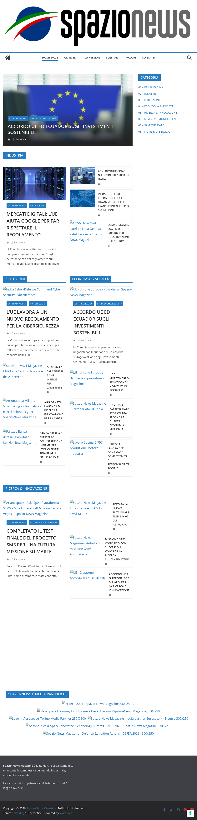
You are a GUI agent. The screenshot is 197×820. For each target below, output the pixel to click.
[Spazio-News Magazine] (7, 57)
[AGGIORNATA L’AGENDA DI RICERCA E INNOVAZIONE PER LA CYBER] (22, 345)
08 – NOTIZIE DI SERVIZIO (154, 131)
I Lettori (112, 57)
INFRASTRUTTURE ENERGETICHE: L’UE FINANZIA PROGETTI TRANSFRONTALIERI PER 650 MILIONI (113, 135)
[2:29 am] (48, 325)
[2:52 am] (110, 528)
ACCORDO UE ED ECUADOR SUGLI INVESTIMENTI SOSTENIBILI (91, 255)
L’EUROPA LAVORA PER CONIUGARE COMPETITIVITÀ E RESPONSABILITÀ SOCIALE (118, 389)
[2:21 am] (114, 463)
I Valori (130, 57)
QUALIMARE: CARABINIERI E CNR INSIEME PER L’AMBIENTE (55, 311)
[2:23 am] (109, 406)
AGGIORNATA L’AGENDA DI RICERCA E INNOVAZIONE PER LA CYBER (53, 344)
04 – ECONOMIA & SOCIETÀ (155, 106)
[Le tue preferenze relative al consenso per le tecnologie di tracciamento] (190, 813)
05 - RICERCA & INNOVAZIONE (44, 456)
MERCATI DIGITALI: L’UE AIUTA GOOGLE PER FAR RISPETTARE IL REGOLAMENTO (33, 157)
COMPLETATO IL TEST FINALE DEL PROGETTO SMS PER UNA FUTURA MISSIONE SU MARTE (32, 474)
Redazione (19, 175)
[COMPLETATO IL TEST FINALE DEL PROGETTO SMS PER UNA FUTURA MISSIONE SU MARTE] (34, 442)
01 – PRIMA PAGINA (150, 87)
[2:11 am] (106, 498)
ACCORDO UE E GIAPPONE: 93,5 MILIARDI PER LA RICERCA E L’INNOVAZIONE (119, 516)
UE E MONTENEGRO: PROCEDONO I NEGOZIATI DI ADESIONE (119, 316)
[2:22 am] (8, 493)
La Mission (92, 57)
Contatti (148, 57)
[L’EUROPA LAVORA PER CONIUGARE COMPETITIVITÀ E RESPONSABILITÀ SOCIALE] (87, 391)
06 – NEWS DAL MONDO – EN (157, 119)
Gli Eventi (71, 57)
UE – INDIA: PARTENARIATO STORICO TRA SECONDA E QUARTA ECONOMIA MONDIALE (119, 351)
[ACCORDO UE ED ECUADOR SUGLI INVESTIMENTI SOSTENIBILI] (101, 225)
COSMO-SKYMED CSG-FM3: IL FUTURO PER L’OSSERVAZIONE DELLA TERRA (118, 166)
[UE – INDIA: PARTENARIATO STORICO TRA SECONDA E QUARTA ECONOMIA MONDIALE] (88, 352)
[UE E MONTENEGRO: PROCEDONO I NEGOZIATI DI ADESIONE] (88, 317)
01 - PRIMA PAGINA (16, 139)
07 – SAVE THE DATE (151, 125)
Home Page (50, 57)
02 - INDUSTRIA (37, 139)
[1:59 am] (111, 328)
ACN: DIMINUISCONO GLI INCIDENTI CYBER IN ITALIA (113, 108)
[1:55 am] (109, 179)
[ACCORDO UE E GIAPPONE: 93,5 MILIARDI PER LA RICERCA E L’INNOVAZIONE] (88, 517)
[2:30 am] (111, 367)
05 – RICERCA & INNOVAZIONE (157, 112)
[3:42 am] (8, 267)
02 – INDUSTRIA (148, 93)
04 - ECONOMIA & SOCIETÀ (109, 237)
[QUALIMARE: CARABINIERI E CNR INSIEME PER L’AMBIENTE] (23, 312)
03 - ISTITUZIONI (38, 237)
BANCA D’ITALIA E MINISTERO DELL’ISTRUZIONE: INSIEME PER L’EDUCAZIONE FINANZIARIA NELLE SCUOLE (51, 379)
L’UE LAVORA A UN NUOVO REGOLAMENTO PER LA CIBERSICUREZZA (33, 252)
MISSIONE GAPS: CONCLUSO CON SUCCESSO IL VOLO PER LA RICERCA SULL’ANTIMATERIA (117, 483)
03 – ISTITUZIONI (149, 100)
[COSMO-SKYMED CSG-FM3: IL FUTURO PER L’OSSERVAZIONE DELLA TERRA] (87, 168)
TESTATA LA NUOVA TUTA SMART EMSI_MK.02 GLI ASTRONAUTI (121, 448)
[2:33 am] (74, 274)
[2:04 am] (99, 148)
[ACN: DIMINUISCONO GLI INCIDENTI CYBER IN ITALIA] (82, 110)
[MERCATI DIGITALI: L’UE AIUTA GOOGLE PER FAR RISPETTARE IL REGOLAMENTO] (34, 116)
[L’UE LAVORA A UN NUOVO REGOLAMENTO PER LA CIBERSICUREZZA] (34, 225)
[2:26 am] (45, 356)
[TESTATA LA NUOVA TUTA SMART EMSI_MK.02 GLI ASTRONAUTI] (90, 450)
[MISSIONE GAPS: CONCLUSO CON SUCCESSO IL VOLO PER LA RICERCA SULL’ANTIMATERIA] (86, 485)
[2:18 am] (8, 176)
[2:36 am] (99, 117)
